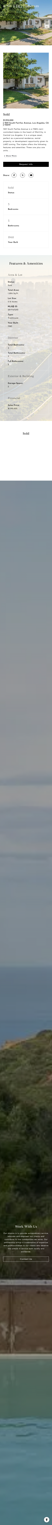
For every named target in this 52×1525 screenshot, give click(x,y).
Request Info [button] (26, 164)
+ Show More (10, 156)
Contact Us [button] (26, 1259)
